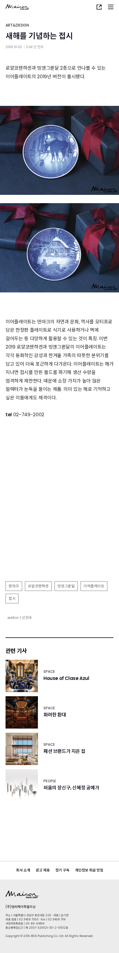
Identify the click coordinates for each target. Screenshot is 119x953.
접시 (12, 598)
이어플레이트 (94, 586)
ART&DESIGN (17, 25)
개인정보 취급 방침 (89, 870)
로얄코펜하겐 (38, 586)
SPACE (49, 671)
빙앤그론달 (66, 586)
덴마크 (14, 586)
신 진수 (38, 46)
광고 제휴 (43, 870)
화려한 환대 (54, 715)
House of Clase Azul (66, 678)
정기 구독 (62, 870)
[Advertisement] (59, 516)
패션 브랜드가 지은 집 (64, 751)
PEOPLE (49, 781)
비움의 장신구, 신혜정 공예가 (71, 788)
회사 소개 (23, 870)
